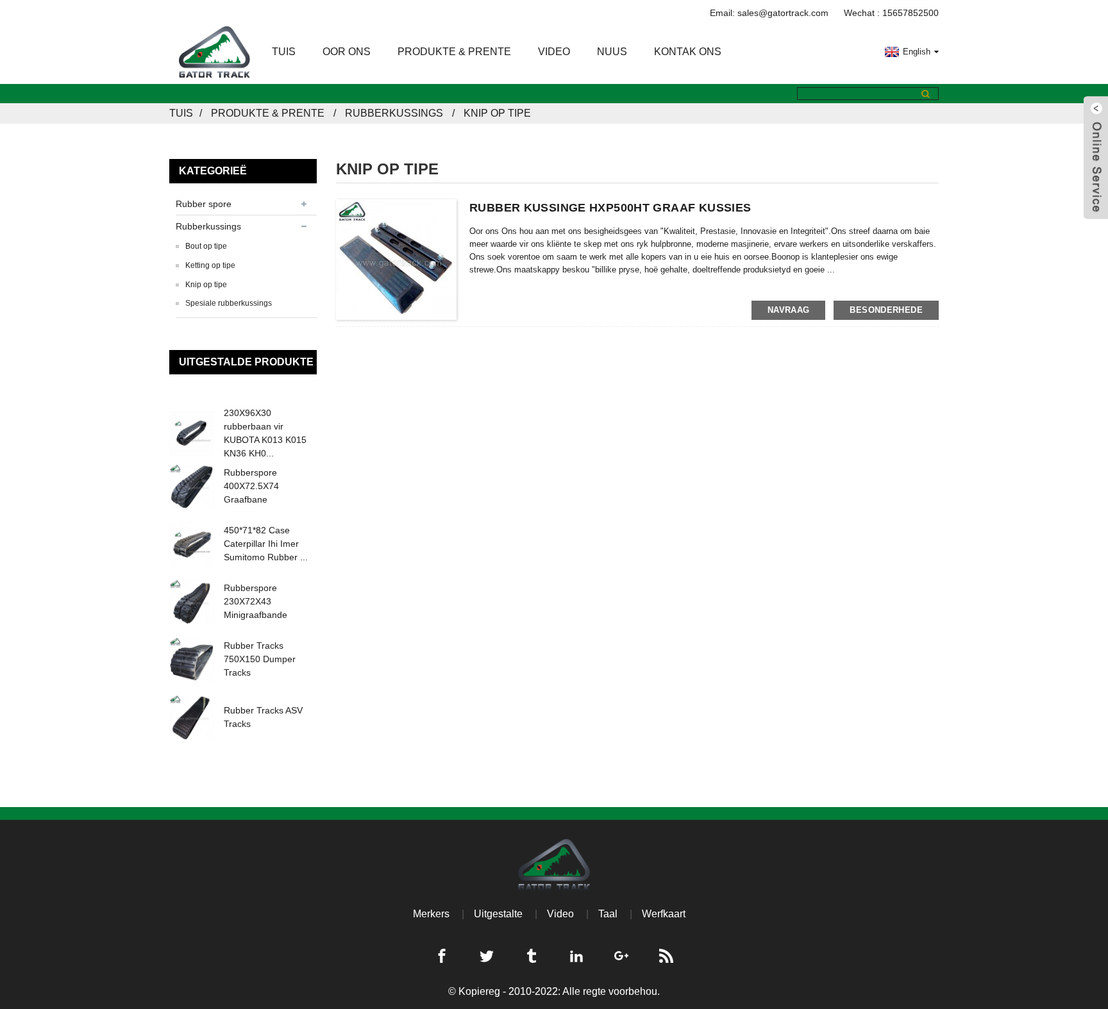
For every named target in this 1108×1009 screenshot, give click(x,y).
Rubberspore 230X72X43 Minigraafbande (255, 601)
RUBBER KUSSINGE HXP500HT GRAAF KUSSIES (610, 207)
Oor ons (347, 51)
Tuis (284, 51)
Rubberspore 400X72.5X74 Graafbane (251, 485)
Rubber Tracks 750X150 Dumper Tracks (260, 659)
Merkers (431, 913)
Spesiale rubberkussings (228, 303)
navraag (789, 310)
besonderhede (886, 310)
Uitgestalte (498, 913)
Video (554, 51)
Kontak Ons (687, 51)
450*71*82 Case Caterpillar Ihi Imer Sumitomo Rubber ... (266, 543)
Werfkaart (663, 913)
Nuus (612, 51)
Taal (607, 913)
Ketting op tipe (210, 265)
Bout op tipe (206, 246)
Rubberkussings (394, 113)
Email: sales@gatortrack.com (769, 13)
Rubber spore (203, 204)
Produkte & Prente (454, 51)
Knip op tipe (497, 113)
